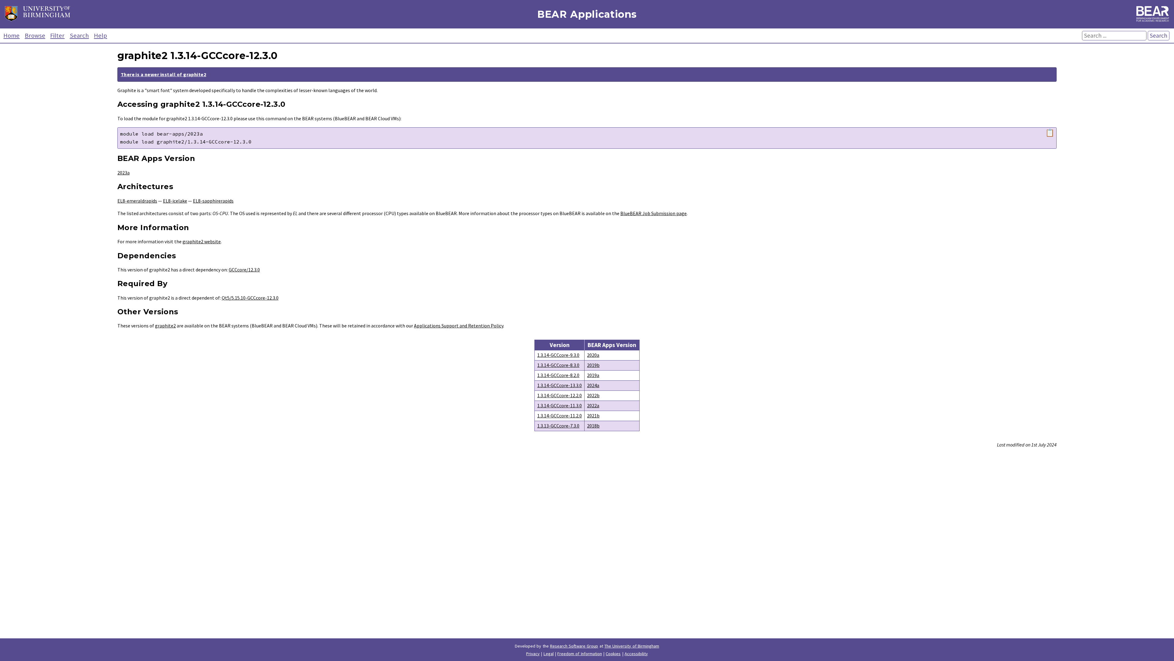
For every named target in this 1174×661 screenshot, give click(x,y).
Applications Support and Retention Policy (458, 326)
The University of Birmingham (631, 646)
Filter (57, 35)
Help (100, 35)
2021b (593, 416)
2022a (593, 405)
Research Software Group (574, 646)
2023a (123, 173)
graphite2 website (202, 241)
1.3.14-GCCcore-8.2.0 (558, 375)
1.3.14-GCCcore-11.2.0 (559, 416)
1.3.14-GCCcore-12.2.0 (559, 395)
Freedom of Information (579, 653)
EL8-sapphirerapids (213, 201)
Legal (549, 653)
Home (11, 35)
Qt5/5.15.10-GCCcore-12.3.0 (250, 298)
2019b (593, 365)
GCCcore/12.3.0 (244, 270)
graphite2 (165, 326)
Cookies (613, 653)
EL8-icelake (175, 201)
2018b (593, 426)
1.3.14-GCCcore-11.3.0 (559, 405)
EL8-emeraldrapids (137, 201)
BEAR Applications (587, 14)
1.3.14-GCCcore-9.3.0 (558, 355)
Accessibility (636, 653)
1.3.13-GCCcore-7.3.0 (558, 426)
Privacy (533, 653)
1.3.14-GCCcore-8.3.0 (558, 365)
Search (79, 35)
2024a (593, 385)
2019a (593, 375)
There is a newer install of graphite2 (163, 74)
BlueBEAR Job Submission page (653, 213)
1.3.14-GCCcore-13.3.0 (559, 385)
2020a (593, 355)
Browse (35, 35)
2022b (593, 395)
